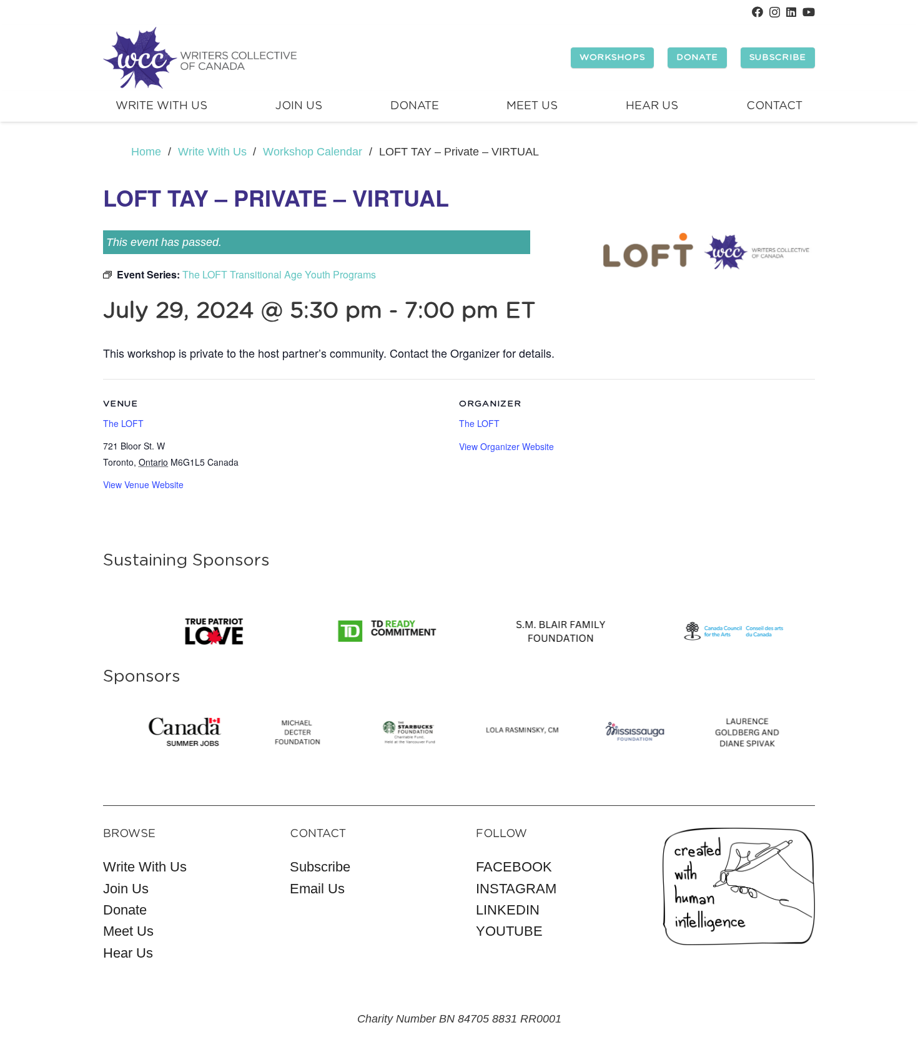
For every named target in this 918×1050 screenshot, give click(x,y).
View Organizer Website (506, 446)
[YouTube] (808, 11)
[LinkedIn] (791, 11)
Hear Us (128, 953)
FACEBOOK (514, 867)
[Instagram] (774, 12)
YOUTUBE (509, 931)
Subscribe (320, 867)
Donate (125, 910)
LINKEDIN (508, 910)
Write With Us (145, 867)
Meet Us (128, 931)
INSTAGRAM (516, 888)
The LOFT (123, 423)
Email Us (317, 888)
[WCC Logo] (200, 58)
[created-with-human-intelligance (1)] (739, 887)
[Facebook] (757, 11)
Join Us (126, 888)
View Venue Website (143, 484)
